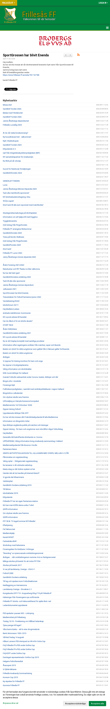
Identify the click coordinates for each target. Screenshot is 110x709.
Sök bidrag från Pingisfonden (15, 225)
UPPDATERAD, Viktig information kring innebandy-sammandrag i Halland (33, 441)
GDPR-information (10, 509)
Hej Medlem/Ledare (11, 309)
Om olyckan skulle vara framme (16, 397)
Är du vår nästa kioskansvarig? (15, 133)
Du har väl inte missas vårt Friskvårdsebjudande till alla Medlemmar (30, 417)
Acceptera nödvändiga (75, 703)
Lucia (5, 185)
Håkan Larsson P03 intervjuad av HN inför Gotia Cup (24, 641)
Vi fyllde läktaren (9, 669)
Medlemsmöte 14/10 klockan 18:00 (17, 405)
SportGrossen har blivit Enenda (26, 55)
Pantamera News (10, 449)
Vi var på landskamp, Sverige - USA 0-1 (19, 569)
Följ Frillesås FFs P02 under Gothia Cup (19, 649)
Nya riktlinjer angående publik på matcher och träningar (25, 425)
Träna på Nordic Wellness (13, 237)
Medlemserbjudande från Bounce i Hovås (20, 445)
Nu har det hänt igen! (11, 273)
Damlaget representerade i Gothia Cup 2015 (21, 657)
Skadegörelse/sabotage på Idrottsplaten (20, 213)
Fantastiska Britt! (10, 541)
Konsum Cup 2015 (10, 677)
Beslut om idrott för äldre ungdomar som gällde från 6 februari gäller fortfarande (36, 349)
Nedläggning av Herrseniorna (15, 585)
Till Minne (7, 489)
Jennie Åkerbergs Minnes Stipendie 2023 (20, 189)
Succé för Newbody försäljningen (17, 169)
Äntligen (6, 357)
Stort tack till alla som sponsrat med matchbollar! (23, 205)
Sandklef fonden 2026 (12, 109)
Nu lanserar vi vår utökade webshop (17, 465)
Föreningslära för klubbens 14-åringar (18, 549)
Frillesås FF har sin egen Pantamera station (20, 501)
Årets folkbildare (10, 329)
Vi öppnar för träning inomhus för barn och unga (23, 361)
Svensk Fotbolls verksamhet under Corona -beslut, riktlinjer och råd (30, 377)
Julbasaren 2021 (9, 289)
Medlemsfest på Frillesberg (14, 617)
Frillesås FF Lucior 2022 (12, 253)
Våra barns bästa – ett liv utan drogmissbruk (21, 629)
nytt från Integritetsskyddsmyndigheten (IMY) (21, 153)
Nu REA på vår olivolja (12, 161)
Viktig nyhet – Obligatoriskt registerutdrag (20, 461)
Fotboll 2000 (8, 573)
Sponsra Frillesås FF (11, 685)
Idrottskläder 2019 (10, 493)
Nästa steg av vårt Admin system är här (19, 469)
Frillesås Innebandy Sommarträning (17, 673)
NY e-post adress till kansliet (14, 337)
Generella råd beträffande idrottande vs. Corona (22, 437)
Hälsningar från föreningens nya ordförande (21, 597)
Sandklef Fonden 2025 (12, 145)
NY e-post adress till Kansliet (14, 317)
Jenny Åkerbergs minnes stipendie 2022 (19, 257)
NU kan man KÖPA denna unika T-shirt (18, 505)
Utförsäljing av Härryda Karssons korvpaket (21, 401)
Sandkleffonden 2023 (12, 245)
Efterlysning (8, 525)
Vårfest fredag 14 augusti (13, 637)
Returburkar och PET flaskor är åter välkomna (21, 269)
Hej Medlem (8, 433)
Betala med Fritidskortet (13, 113)
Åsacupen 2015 (9, 665)
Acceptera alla (97, 703)
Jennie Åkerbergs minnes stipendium (18, 285)
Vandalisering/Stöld (11, 301)
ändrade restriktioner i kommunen (17, 313)
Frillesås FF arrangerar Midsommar (17, 229)
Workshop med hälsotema (14, 545)
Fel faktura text (9, 529)
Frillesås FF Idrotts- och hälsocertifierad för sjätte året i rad (27, 601)
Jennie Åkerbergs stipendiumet (16, 121)
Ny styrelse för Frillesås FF (13, 681)
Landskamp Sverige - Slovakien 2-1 (17, 589)
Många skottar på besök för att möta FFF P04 (21, 561)
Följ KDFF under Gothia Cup (14, 653)
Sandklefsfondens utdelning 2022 (17, 277)
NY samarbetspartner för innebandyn (18, 157)
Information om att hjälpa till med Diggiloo (20, 217)
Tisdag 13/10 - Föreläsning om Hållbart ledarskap (23, 621)
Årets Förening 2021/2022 (13, 265)
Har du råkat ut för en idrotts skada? (18, 321)
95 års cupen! (8, 201)
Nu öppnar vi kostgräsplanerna (15, 365)
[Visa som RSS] (78, 55)
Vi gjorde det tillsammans (13, 477)
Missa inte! (7, 105)
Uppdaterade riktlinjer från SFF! (16, 413)
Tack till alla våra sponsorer (14, 281)
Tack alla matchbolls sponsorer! (16, 193)
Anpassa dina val (10, 703)
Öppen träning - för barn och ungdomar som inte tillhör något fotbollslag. (33, 429)
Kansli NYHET (8, 537)
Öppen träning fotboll (12, 409)
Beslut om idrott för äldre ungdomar (18, 353)
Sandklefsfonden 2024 (12, 173)
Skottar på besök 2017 (12, 565)
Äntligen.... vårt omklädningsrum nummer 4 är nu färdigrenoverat (29, 557)
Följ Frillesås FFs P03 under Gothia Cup (19, 645)
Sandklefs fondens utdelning (15, 577)
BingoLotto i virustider (12, 381)
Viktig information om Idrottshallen (17, 369)
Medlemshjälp (9, 533)
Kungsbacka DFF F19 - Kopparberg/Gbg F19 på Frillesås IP (27, 593)
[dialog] (55, 697)
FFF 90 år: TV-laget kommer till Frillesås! (19, 521)
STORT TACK (8, 325)
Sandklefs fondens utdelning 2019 (17, 485)
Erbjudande (7, 497)
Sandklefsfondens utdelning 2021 (17, 333)
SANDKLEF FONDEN (11, 181)
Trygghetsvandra (10, 221)
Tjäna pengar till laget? (12, 625)
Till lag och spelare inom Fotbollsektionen (20, 581)
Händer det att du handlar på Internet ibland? (21, 473)
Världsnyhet (8, 481)
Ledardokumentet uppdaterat (15, 605)
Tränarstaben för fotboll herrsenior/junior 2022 (22, 297)
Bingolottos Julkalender (13, 393)
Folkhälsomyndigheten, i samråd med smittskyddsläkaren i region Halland (33, 389)
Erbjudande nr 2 (9, 149)
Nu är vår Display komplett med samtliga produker (23, 341)
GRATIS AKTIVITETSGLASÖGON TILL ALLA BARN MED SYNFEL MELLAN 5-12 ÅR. (36, 453)
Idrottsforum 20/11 (10, 305)
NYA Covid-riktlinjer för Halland (15, 373)
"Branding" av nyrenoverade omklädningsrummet (23, 553)
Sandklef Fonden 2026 (12, 117)
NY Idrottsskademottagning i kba (16, 197)
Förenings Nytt (9, 385)
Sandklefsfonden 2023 (12, 233)
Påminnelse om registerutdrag (15, 457)
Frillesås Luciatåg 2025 (12, 125)
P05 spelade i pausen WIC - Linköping (18, 613)
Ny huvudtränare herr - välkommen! (17, 137)
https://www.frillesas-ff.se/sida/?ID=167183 (21, 75)
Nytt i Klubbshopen (11, 141)
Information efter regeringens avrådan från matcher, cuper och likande (31, 345)
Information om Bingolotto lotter (16, 421)
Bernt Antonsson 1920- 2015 (14, 633)
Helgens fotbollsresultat (13, 661)
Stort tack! (7, 249)
